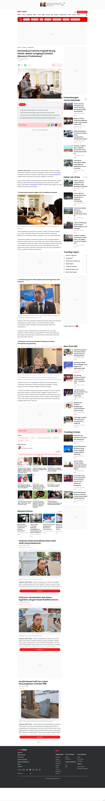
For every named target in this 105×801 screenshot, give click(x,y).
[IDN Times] (22, 11)
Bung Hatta (57, 174)
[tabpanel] (40, 114)
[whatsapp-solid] (48, 125)
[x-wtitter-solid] (56, 125)
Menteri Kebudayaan (31, 184)
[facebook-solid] (52, 125)
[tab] (23, 104)
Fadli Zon (41, 184)
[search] (75, 12)
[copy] (59, 125)
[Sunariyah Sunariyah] (19, 447)
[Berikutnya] (62, 520)
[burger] (86, 15)
